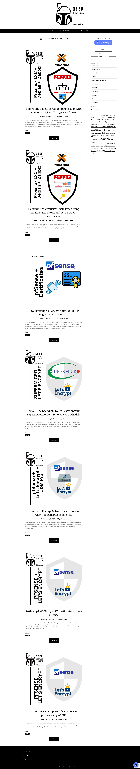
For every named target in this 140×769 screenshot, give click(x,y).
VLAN (111, 148)
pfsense (99, 130)
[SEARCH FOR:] (103, 53)
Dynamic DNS (95, 122)
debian (104, 119)
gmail (108, 122)
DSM (114, 119)
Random (93, 106)
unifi (94, 148)
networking (109, 127)
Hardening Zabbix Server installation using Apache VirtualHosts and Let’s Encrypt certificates (53, 212)
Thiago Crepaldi (64, 116)
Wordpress (94, 109)
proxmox (100, 133)
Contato (75, 31)
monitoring (97, 127)
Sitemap (24, 759)
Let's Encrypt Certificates (105, 124)
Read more (54, 138)
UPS (106, 148)
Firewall (102, 122)
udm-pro (110, 146)
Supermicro (95, 91)
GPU (112, 122)
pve (95, 139)
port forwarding (110, 130)
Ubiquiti (94, 98)
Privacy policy (25, 755)
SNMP (108, 143)
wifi (94, 151)
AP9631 (104, 115)
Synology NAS (95, 95)
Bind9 (105, 117)
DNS (109, 119)
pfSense (94, 73)
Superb (79, 766)
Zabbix (100, 151)
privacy (93, 133)
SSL (97, 146)
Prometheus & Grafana (98, 80)
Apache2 (109, 115)
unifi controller (100, 148)
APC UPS (94, 65)
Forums (55, 31)
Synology (103, 146)
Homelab (93, 63)
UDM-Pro (94, 102)
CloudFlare (94, 119)
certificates (111, 117)
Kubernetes (95, 69)
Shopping (94, 87)
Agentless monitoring (96, 115)
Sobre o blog (64, 31)
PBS (92, 130)
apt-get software (99, 117)
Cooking (93, 60)
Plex (93, 76)
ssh (93, 146)
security (100, 143)
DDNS (99, 119)
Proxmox (94, 84)
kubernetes (94, 124)
